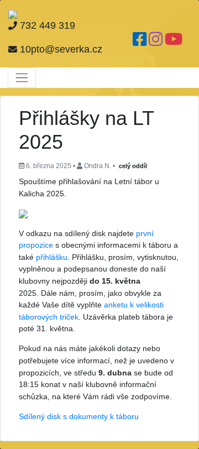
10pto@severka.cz (59, 49)
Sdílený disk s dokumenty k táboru (79, 416)
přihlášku (51, 257)
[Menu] (22, 77)
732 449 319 (46, 25)
